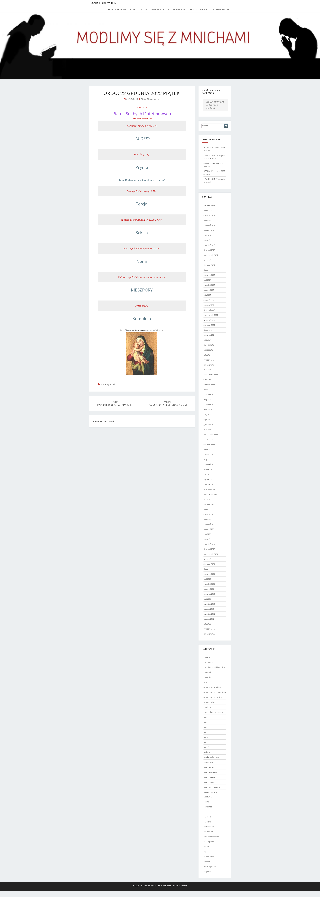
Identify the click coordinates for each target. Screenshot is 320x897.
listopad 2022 (209, 429)
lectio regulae (209, 782)
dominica (207, 707)
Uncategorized (108, 384)
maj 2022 (207, 459)
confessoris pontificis (213, 697)
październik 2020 (211, 554)
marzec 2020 (209, 589)
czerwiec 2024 (209, 335)
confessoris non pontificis (215, 692)
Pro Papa (143, 9)
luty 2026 (207, 235)
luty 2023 (207, 414)
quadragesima (210, 841)
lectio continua (210, 767)
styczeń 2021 (209, 539)
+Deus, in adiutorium (103, 3)
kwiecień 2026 (209, 225)
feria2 (206, 722)
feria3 (206, 727)
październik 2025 (211, 255)
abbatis (207, 657)
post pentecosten (211, 836)
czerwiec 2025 (209, 275)
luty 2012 (207, 624)
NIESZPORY (141, 290)
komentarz (208, 762)
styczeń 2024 (209, 360)
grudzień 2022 (209, 424)
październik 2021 (211, 494)
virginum (207, 871)
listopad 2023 (209, 369)
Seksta (142, 232)
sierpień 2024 (209, 325)
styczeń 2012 (209, 629)
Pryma (141, 167)
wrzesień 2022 (210, 439)
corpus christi (209, 702)
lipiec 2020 (208, 569)
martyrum (208, 796)
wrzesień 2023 (210, 379)
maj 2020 (207, 579)
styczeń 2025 (209, 300)
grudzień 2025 (209, 245)
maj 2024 (207, 340)
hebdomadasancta (211, 757)
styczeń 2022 (209, 479)
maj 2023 (207, 399)
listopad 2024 (209, 310)
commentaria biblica (212, 687)
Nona (142, 261)
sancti (206, 846)
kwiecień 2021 (209, 524)
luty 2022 (207, 474)
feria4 (206, 732)
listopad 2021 (209, 489)
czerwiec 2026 (209, 215)
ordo (206, 811)
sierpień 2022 (209, 444)
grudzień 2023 (209, 365)
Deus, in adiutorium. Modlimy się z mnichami (215, 105)
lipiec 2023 (208, 389)
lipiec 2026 (208, 210)
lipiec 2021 (208, 509)
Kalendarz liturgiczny (199, 9)
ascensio (207, 677)
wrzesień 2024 (210, 320)
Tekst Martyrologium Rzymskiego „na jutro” (142, 179)
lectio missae (209, 777)
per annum (208, 831)
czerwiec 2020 (209, 574)
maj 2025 (207, 280)
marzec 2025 (209, 290)
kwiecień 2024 (209, 345)
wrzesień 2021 (210, 499)
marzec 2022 (209, 469)
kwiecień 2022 (209, 464)
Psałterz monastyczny (116, 9)
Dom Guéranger (179, 9)
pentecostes (209, 826)
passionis (208, 821)
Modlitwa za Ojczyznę (160, 9)
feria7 (206, 747)
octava (206, 801)
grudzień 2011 (209, 634)
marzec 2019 (209, 609)
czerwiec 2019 (209, 594)
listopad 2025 (209, 250)
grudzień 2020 (209, 544)
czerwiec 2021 (209, 514)
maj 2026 (207, 220)
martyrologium (210, 792)
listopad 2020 (209, 549)
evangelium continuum (213, 712)
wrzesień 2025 (210, 260)
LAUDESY (141, 138)
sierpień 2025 (209, 265)
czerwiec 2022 (209, 454)
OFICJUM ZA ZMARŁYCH (220, 9)
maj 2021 (207, 519)
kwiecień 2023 (209, 404)
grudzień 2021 (209, 484)
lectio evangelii (210, 772)
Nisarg (184, 885)
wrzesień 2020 (210, 559)
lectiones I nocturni (212, 787)
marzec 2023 (209, 409)
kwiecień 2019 (209, 604)
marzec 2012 (209, 619)
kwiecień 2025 (209, 285)
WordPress (166, 885)
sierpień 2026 (209, 205)
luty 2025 (207, 295)
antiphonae (209, 662)
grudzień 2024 (209, 305)
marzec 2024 (209, 350)
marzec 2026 (209, 230)
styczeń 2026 (209, 240)
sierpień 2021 (209, 504)
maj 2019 (207, 599)
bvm (205, 682)
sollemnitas (209, 856)
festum (207, 752)
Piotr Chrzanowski (150, 99)
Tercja (142, 204)
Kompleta (141, 318)
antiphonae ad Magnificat (215, 667)
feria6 (206, 742)
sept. (206, 851)
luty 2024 (207, 355)
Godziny (133, 9)
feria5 (206, 737)
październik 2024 (211, 315)
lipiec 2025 (208, 270)
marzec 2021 (209, 529)
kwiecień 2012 (209, 614)
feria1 (206, 717)
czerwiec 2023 (209, 394)
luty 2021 (207, 534)
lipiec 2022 (208, 449)
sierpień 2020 (209, 564)
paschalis (208, 816)
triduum (207, 861)
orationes (208, 806)
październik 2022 (211, 434)
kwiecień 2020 (209, 584)
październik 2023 (211, 374)
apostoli (207, 672)
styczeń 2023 (209, 419)
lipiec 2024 (208, 330)
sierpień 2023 (209, 384)
